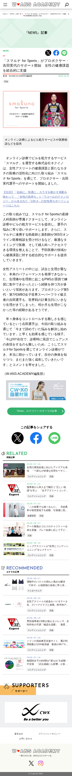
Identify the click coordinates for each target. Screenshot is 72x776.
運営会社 (18, 734)
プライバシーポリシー (50, 734)
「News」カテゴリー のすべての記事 (36, 411)
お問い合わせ (25, 739)
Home (5, 14)
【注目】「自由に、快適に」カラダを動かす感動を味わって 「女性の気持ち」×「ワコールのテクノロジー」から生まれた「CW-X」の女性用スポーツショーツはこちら (36, 199)
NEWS (6, 51)
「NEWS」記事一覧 (15, 14)
